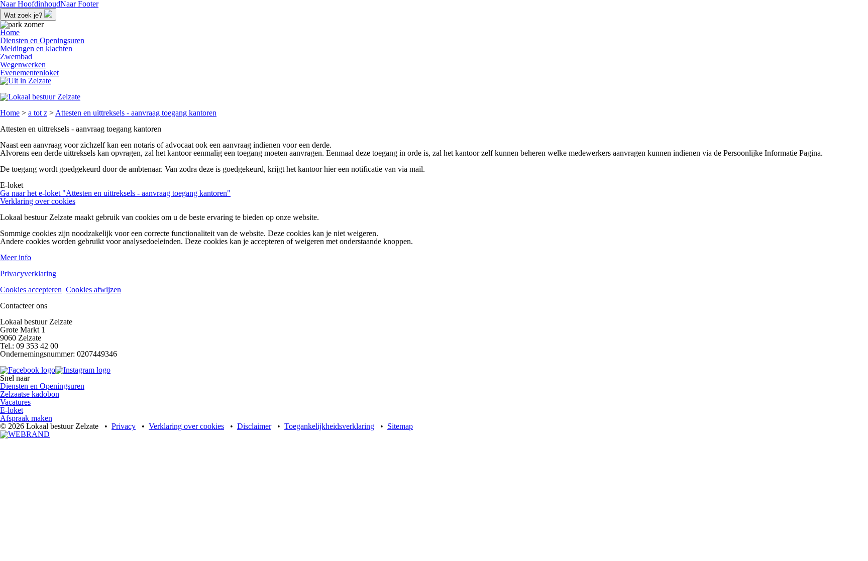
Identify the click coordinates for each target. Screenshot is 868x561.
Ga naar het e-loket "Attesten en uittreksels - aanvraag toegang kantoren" (115, 193)
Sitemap (400, 426)
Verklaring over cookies (37, 201)
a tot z (37, 112)
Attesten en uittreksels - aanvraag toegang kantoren (135, 112)
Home (10, 112)
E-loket (11, 410)
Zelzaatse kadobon (29, 394)
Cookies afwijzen (93, 289)
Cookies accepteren (31, 289)
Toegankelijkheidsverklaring (329, 426)
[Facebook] (27, 370)
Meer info (15, 257)
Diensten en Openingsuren (42, 386)
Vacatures (15, 402)
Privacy (124, 426)
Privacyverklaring (28, 273)
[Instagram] (83, 370)
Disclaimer (254, 426)
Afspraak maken (26, 418)
